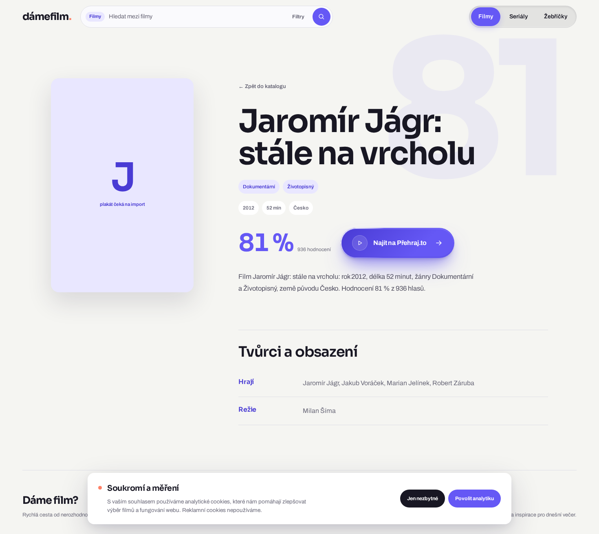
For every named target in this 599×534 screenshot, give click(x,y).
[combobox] (196, 16)
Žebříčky (555, 16)
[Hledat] (321, 17)
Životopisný (300, 187)
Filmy (485, 16)
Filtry (298, 17)
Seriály (518, 16)
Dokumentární (259, 187)
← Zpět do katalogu (262, 86)
